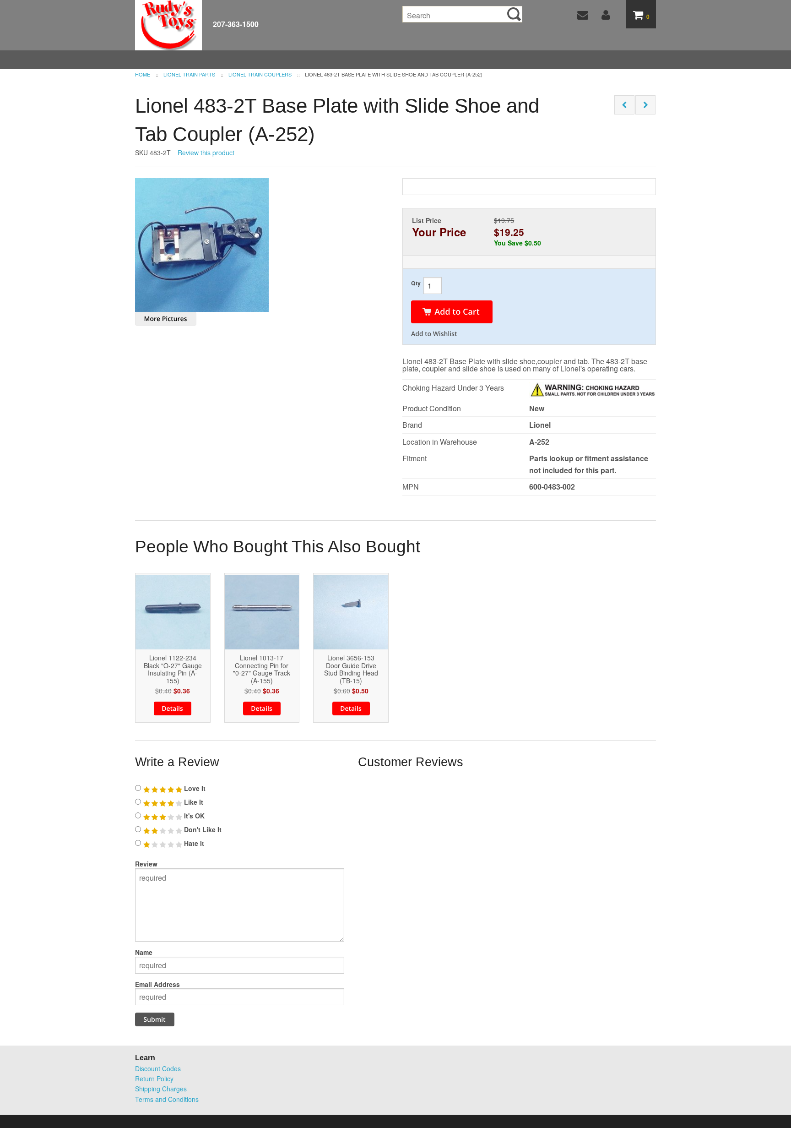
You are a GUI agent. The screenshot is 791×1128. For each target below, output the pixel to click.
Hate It (193, 843)
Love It (194, 788)
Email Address (157, 984)
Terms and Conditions (167, 1099)
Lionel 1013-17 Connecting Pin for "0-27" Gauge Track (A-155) (261, 669)
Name (143, 952)
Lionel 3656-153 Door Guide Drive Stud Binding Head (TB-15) (351, 669)
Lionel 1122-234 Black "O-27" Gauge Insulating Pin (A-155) (173, 669)
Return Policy (154, 1078)
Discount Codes (158, 1068)
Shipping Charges (161, 1088)
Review (146, 864)
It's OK (193, 815)
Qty (416, 283)
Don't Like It (202, 829)
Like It (192, 801)
